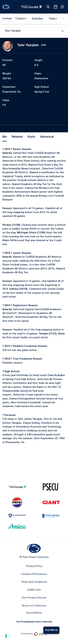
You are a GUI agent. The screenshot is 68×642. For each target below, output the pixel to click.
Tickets (19, 19)
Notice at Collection (34, 606)
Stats (31, 137)
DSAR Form (34, 590)
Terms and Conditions (34, 582)
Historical (47, 137)
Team (52, 19)
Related (17, 137)
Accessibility (34, 613)
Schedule (37, 19)
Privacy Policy (34, 566)
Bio (4, 137)
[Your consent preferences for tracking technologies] (6, 636)
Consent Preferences (34, 574)
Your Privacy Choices (34, 598)
